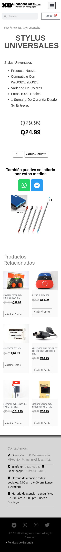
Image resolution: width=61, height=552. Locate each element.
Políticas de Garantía (20, 542)
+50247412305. (34, 471)
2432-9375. (32, 466)
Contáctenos (17, 448)
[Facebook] (14, 525)
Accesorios (16, 27)
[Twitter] (47, 525)
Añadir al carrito (36, 154)
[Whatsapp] (24, 185)
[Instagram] (36, 525)
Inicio (6, 27)
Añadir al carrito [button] (13, 314)
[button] (52, 5)
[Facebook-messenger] (37, 185)
